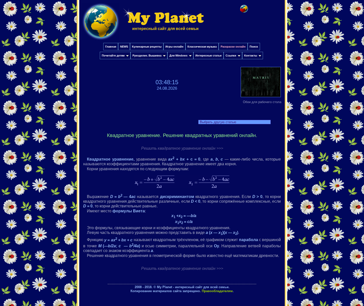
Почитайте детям (113, 55)
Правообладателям (217, 291)
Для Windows (178, 55)
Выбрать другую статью (218, 122)
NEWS (124, 46)
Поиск (254, 46)
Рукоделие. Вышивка (146, 55)
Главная (110, 46)
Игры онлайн (174, 46)
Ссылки (231, 55)
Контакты (250, 55)
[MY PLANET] (101, 41)
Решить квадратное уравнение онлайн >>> (182, 148)
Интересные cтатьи (208, 55)
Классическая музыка (202, 46)
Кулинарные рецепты (146, 46)
